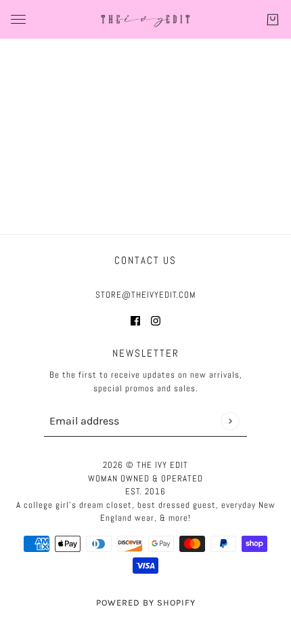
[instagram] (156, 320)
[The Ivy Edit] (145, 19)
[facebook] (135, 320)
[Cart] (272, 19)
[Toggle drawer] (18, 19)
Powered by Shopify (146, 602)
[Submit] (230, 421)
